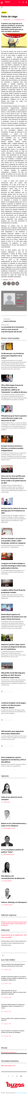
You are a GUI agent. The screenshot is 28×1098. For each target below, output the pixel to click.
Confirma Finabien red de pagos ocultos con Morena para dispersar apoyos (13, 705)
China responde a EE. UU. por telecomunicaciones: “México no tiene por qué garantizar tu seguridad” (13, 992)
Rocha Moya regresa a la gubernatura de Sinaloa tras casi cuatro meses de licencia (13, 616)
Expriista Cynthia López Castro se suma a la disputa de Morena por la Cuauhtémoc (13, 646)
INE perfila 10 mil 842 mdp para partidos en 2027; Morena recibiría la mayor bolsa (13, 675)
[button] (3, 7)
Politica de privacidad (21, 1092)
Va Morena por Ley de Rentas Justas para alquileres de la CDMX (12, 355)
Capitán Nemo (7, 19)
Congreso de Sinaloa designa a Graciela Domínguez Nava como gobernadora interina (13, 565)
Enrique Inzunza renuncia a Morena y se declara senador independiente (12, 448)
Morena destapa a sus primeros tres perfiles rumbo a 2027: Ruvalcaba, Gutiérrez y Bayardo (13, 540)
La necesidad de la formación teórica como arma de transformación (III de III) (12, 329)
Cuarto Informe (10, 321)
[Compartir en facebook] (5, 283)
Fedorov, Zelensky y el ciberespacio (14, 902)
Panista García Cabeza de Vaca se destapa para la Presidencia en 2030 (14, 510)
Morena (11, 279)
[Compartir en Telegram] (17, 283)
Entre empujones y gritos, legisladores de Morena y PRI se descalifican (13, 759)
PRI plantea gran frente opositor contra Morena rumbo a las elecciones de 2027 (14, 418)
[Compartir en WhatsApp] (13, 283)
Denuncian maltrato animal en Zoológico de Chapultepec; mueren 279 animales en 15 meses (12, 1006)
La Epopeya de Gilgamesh (10, 1052)
